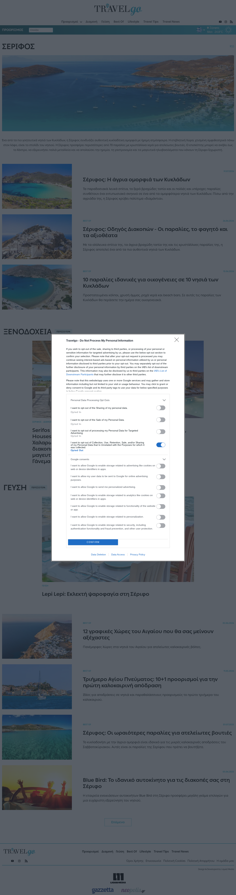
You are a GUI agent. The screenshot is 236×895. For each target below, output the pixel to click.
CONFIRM (93, 542)
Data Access (118, 554)
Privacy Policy (137, 554)
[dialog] (118, 447)
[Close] (177, 341)
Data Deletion (98, 554)
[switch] (160, 407)
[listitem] (118, 400)
